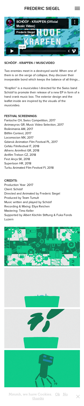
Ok (57, 394)
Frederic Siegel (42, 8)
